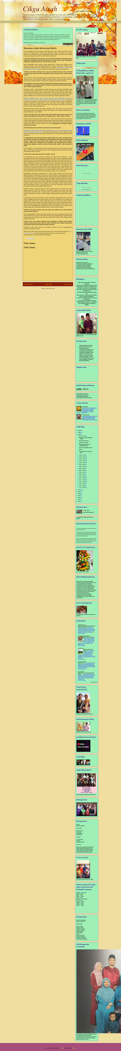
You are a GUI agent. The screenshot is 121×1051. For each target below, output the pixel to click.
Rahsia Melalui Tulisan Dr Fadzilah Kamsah (85, 445)
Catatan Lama (68, 284)
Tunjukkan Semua (94, 682)
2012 (79, 489)
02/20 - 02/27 (82, 457)
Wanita (80, 449)
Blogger (74, 1048)
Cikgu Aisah (40, 8)
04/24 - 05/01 (82, 460)
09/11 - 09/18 (82, 464)
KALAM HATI (81, 671)
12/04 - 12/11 (82, 481)
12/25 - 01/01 (82, 487)
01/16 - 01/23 (82, 436)
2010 (79, 432)
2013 (79, 491)
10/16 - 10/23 (82, 472)
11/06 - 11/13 (82, 474)
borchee (62, 1048)
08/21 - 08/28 (82, 462)
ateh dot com (81, 648)
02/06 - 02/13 (82, 455)
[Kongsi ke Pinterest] (33, 238)
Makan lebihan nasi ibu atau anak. (85, 452)
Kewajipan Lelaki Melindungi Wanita (85, 438)
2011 (79, 434)
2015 (79, 495)
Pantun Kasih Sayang (84, 440)
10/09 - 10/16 (82, 470)
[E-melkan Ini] (28, 238)
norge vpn (90, 189)
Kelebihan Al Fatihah (83, 442)
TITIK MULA (81, 663)
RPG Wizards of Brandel (88, 637)
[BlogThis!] (29, 238)
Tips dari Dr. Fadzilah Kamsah (85, 447)
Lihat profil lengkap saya (88, 512)
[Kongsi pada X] (30, 238)
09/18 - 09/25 (82, 466)
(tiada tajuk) (85, 406)
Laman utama (48, 284)
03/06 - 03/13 (82, 458)
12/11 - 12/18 (82, 483)
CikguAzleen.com (82, 625)
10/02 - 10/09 (82, 468)
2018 (79, 501)
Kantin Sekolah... (86, 415)
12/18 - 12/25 (82, 485)
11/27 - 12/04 (82, 479)
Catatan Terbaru (28, 284)
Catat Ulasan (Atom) (50, 288)
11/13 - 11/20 (82, 476)
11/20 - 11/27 (82, 478)
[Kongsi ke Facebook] (32, 238)
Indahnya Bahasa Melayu (84, 636)
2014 (79, 493)
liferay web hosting (85, 189)
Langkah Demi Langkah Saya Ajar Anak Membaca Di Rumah (86, 626)
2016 (79, 497)
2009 (79, 430)
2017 (79, 499)
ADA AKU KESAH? (82, 661)
